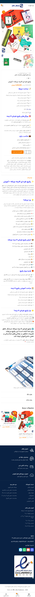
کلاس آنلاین (31, 498)
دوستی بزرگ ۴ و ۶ (29, 523)
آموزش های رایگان (29, 508)
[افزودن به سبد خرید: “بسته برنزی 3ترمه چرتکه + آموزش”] (20, 413)
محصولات (31, 496)
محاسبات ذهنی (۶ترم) (11, 498)
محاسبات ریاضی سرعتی (15, 170)
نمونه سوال (31, 493)
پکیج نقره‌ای (20, 164)
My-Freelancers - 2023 (22, 590)
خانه (30, 73)
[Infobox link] (17, 450)
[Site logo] (17, 6)
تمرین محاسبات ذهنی (26, 166)
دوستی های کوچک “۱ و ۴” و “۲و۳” (27, 517)
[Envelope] (28, 549)
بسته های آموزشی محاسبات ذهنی (23, 75)
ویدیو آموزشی (30, 490)
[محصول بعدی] (27, 78)
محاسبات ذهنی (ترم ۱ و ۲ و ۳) (9, 493)
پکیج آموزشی (13, 160)
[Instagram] (32, 549)
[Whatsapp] (24, 549)
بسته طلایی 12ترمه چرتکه (9, 423)
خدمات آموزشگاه (30, 484)
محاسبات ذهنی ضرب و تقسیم (9, 490)
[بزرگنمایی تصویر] (31, 50)
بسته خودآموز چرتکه (22, 160)
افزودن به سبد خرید (17, 152)
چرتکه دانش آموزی (12, 487)
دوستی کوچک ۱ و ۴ (29, 513)
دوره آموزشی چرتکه (22, 168)
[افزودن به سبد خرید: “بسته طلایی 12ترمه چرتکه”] (3, 413)
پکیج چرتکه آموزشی (22, 162)
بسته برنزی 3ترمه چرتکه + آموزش (26, 434)
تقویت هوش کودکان (11, 164)
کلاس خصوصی (30, 501)
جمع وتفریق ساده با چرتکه (27, 511)
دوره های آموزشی (23, 73)
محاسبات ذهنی (14, 168)
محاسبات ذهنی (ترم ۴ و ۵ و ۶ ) (9, 496)
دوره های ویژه (13, 484)
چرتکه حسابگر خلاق (15, 166)
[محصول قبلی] (30, 78)
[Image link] (24, 566)
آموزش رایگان (31, 487)
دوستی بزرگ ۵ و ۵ (29, 526)
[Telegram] (20, 549)
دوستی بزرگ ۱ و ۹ (30, 520)
